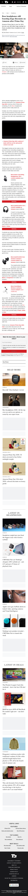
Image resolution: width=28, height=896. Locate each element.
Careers (14, 876)
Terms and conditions (14, 867)
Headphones (13, 13)
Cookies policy (14, 871)
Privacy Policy (10, 355)
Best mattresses (19, 839)
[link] (6, 178)
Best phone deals (7, 845)
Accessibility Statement (14, 860)
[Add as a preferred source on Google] (14, 885)
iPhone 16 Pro (7, 828)
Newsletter (23, 62)
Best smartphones (8, 839)
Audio (7, 13)
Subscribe (19, 2)
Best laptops (8, 836)
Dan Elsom (6, 32)
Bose (13, 106)
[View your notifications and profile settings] (12, 2)
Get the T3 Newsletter (21, 6)
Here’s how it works (13, 36)
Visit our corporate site (17, 891)
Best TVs (19, 836)
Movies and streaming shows (7, 830)
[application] (14, 129)
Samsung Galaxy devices (21, 828)
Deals (10, 6)
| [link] (18, 207)
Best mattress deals (21, 845)
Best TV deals (7, 848)
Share (5, 62)
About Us (14, 865)
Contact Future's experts (14, 863)
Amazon (4, 72)
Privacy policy (14, 869)
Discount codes (21, 848)
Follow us (16, 62)
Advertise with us (14, 873)
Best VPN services (20, 830)
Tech (3, 13)
